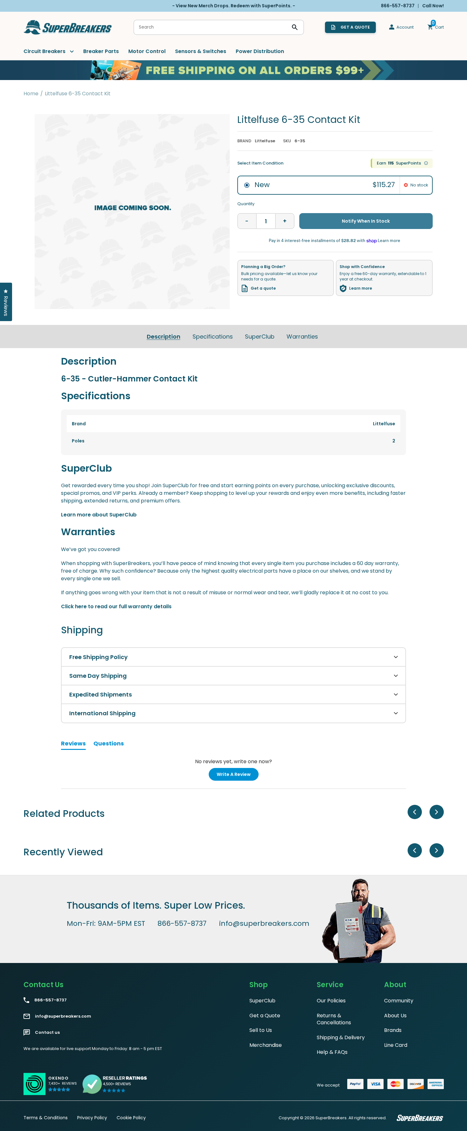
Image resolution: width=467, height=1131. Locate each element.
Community (398, 1000)
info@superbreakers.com (264, 923)
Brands (393, 1030)
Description (163, 336)
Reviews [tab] (73, 744)
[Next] (437, 812)
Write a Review (238, 776)
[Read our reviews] (115, 1084)
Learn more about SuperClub (99, 514)
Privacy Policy (92, 1117)
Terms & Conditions (46, 1117)
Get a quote (263, 288)
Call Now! (433, 6)
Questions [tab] (108, 744)
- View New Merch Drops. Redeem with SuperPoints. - (233, 6)
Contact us (47, 1032)
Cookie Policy (131, 1117)
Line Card (395, 1045)
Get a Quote (264, 1015)
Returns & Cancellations (334, 1019)
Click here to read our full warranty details (116, 606)
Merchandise (265, 1045)
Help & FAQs (332, 1052)
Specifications (213, 336)
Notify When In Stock (366, 221)
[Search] (294, 27)
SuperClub (259, 336)
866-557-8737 (182, 923)
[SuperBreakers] (68, 27)
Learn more (360, 288)
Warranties (302, 336)
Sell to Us (260, 1030)
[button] (62, 1087)
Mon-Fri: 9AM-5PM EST (106, 923)
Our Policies (331, 1000)
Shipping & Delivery (341, 1037)
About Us (395, 1015)
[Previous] (415, 812)
